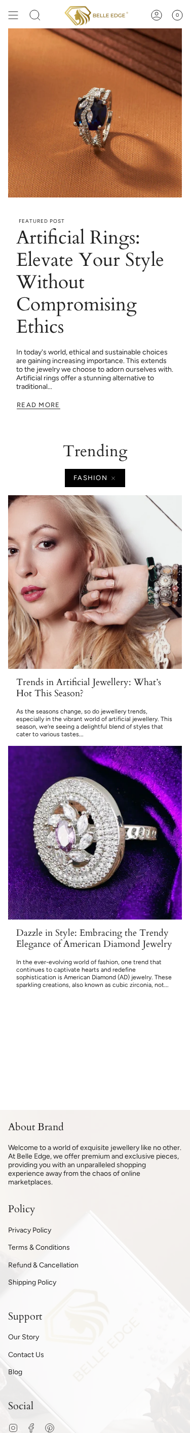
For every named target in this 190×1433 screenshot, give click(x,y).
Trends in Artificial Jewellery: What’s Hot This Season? (88, 688)
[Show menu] (13, 15)
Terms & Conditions (39, 1247)
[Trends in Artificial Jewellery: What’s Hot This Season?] (95, 582)
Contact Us (26, 1354)
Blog (15, 1372)
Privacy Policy (29, 1230)
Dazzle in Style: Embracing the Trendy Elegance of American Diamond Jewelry (94, 938)
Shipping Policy (32, 1282)
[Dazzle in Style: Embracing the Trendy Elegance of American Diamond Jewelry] (95, 833)
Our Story (23, 1337)
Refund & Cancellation (43, 1265)
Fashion (90, 478)
